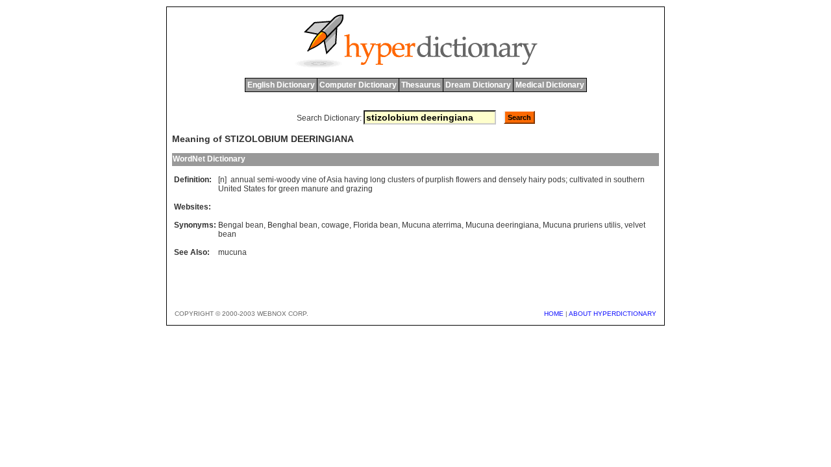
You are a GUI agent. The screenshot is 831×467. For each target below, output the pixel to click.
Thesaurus (421, 85)
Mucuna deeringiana (502, 225)
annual (242, 179)
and (490, 179)
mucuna (232, 252)
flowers (468, 179)
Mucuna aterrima (432, 225)
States (254, 188)
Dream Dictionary (478, 85)
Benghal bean (292, 225)
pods (556, 179)
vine (309, 179)
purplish (439, 179)
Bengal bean (241, 225)
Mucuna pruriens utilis (582, 225)
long (378, 179)
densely (513, 179)
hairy (537, 179)
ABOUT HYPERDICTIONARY (612, 313)
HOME (554, 313)
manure (315, 188)
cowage (335, 225)
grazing (359, 188)
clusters (401, 179)
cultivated (586, 179)
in (608, 179)
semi (265, 179)
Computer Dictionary (358, 85)
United (230, 188)
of (322, 179)
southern (629, 179)
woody (288, 179)
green (289, 188)
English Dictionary (281, 85)
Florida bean (375, 225)
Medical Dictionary (549, 85)
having (356, 179)
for (272, 188)
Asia (334, 179)
